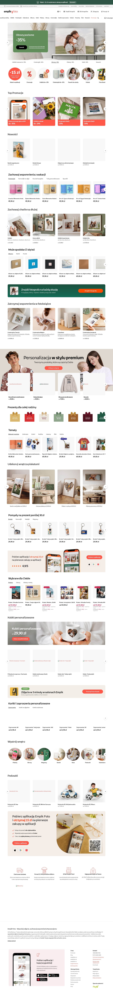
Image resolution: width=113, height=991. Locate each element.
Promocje (93, 17)
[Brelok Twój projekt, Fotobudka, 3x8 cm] (67, 529)
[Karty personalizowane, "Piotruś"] (33, 444)
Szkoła (62, 434)
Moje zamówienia (97, 977)
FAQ (72, 986)
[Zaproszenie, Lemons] (101, 717)
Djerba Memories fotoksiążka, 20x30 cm (37, 198)
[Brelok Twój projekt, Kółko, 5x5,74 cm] (101, 529)
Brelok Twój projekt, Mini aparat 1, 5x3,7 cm (21, 539)
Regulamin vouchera (76, 977)
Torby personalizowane (53, 178)
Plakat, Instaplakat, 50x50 (67, 602)
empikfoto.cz (74, 957)
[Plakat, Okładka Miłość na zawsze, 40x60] (101, 592)
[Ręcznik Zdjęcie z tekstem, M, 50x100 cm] (50, 444)
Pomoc (72, 984)
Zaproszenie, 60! (13, 727)
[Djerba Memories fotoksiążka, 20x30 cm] (33, 188)
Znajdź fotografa (91, 291)
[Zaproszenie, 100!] (50, 717)
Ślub (82, 17)
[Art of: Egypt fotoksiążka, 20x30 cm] (84, 188)
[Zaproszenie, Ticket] (67, 717)
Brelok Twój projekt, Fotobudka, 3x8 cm (71, 539)
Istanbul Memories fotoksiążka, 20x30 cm (20, 198)
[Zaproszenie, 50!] (84, 717)
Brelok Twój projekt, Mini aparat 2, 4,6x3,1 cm (89, 539)
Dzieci (33, 434)
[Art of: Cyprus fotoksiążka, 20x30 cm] (67, 188)
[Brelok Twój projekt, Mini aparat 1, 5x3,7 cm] (16, 529)
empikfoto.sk (74, 959)
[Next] (105, 487)
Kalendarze (26, 17)
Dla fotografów (74, 965)
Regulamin (73, 975)
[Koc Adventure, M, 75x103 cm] (101, 444)
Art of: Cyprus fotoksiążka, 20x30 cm (70, 198)
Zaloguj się (96, 11)
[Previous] (7, 487)
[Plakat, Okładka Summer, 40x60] (16, 592)
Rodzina (40, 434)
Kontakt (106, 6)
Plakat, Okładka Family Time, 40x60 (87, 602)
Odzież (72, 17)
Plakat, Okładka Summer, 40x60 (17, 602)
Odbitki (12, 17)
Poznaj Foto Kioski (92, 691)
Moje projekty (96, 975)
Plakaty (42, 17)
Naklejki (27, 519)
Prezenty (77, 17)
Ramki (18, 253)
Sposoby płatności (75, 971)
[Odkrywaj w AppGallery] (98, 564)
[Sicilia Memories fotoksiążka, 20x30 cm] (16, 444)
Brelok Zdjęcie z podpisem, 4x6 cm (69, 454)
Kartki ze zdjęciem (24, 707)
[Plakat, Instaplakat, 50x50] (67, 592)
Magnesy (35, 519)
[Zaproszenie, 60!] (16, 717)
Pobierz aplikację (63, 6)
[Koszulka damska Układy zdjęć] (84, 444)
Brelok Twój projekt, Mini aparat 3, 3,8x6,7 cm (55, 539)
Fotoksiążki (18, 17)
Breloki (10, 519)
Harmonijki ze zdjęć (23, 178)
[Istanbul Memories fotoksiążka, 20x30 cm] (16, 188)
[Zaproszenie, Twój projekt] (33, 717)
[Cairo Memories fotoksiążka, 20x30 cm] (50, 188)
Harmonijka (54, 17)
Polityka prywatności (76, 980)
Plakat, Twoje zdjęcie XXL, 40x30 (35, 602)
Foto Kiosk (99, 6)
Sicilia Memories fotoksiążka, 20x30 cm (20, 454)
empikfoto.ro (74, 961)
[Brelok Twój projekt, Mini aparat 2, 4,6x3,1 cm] (84, 529)
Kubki (37, 17)
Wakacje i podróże (13, 434)
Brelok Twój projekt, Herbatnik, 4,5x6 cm (37, 539)
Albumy (32, 17)
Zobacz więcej (12, 940)
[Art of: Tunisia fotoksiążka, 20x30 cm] (101, 188)
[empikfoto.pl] (12, 12)
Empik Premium (90, 6)
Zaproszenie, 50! (81, 727)
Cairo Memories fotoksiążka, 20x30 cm (54, 198)
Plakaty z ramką (27, 582)
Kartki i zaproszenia (63, 17)
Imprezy (48, 434)
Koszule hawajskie (38, 178)
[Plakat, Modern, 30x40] (50, 592)
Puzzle (25, 253)
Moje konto (95, 971)
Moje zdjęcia (96, 973)
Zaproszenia (12, 707)
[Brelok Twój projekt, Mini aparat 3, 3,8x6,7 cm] (50, 529)
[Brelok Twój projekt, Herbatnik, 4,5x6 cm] (33, 529)
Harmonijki (19, 519)
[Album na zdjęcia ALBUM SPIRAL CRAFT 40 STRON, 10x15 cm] (16, 263)
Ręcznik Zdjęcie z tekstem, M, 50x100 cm (54, 454)
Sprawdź (72, 2)
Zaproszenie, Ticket (65, 727)
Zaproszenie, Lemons (99, 727)
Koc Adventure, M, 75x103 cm (102, 454)
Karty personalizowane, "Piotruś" (35, 454)
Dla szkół (74, 6)
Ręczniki (65, 178)
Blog (72, 955)
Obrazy (47, 17)
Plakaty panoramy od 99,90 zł (94, 506)
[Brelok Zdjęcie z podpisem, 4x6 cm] (67, 444)
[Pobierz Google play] (89, 564)
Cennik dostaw (74, 973)
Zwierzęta (25, 434)
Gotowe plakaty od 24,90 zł (43, 506)
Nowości (87, 17)
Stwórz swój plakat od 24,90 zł (18, 506)
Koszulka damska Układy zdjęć (85, 454)
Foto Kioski (95, 965)
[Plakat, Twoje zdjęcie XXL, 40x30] (33, 592)
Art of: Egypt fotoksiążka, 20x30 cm (87, 198)
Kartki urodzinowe (38, 707)
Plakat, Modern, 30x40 (49, 602)
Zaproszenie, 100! (48, 727)
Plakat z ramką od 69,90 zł (69, 506)
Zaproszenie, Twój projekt (33, 727)
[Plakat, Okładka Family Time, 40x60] (84, 592)
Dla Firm (81, 6)
